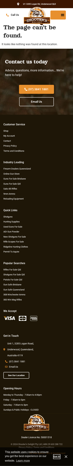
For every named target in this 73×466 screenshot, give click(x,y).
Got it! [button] (56, 456)
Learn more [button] (23, 460)
